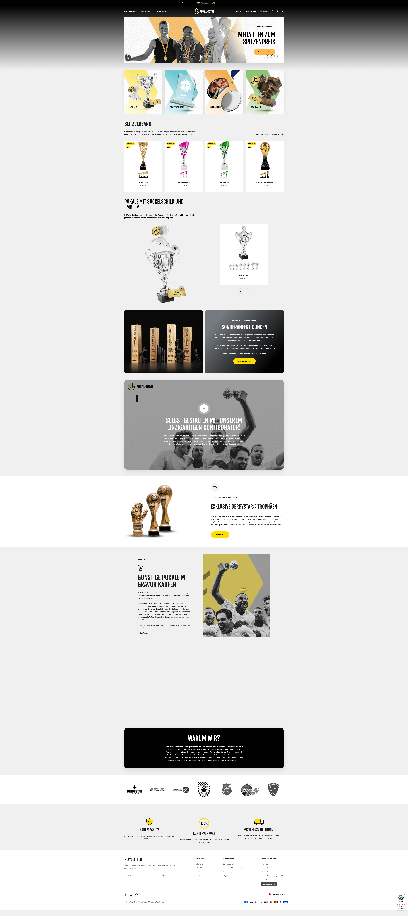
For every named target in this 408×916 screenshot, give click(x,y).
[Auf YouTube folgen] (136, 894)
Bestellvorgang (229, 872)
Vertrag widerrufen (269, 884)
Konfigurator (201, 876)
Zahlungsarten (228, 864)
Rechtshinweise (267, 880)
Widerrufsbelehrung (268, 872)
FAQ (224, 876)
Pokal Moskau (244, 276)
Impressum (265, 864)
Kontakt (239, 11)
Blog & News (200, 868)
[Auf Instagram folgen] (131, 894)
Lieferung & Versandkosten (233, 868)
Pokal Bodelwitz (184, 182)
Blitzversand (251, 11)
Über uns (199, 864)
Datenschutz (266, 868)
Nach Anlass (145, 11)
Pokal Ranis (143, 182)
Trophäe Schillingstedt (264, 182)
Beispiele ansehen (244, 361)
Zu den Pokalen (143, 633)
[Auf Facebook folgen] (125, 894)
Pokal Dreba (224, 182)
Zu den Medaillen (144, 715)
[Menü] (404, 895)
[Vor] (229, 2)
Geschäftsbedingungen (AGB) (272, 876)
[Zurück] (182, 2)
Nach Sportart (162, 11)
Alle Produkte (129, 11)
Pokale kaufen (142, 52)
